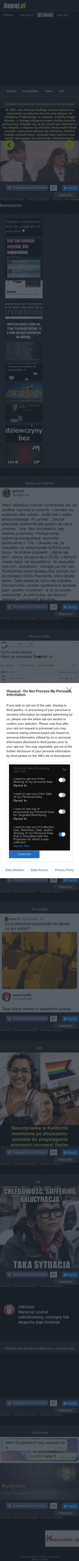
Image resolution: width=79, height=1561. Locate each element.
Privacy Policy (64, 870)
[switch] (62, 780)
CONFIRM (24, 854)
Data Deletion (14, 870)
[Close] (70, 691)
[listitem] (39, 770)
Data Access (39, 870)
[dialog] (39, 780)
